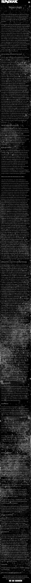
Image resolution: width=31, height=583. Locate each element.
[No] (29, 578)
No (13, 580)
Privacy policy (19, 580)
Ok (10, 580)
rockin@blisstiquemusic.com (10, 380)
